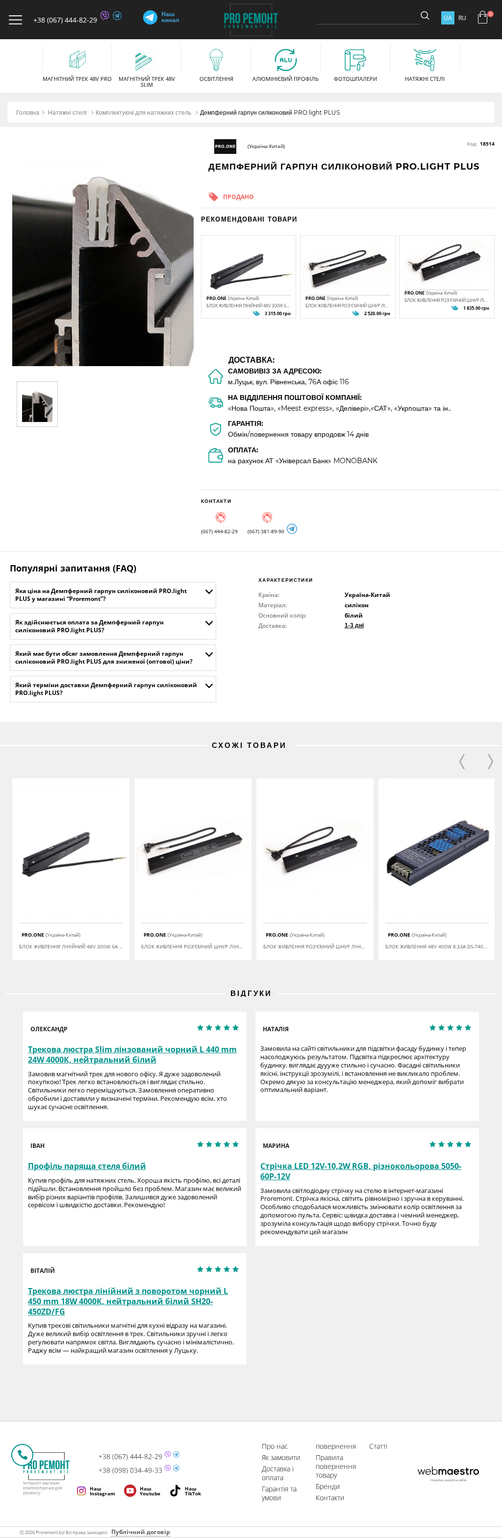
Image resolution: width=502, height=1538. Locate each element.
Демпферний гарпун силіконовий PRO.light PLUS (270, 112)
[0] (482, 17)
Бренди (328, 1486)
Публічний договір (140, 1532)
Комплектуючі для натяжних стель (143, 112)
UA (448, 18)
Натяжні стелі (67, 112)
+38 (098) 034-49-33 (130, 1470)
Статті (378, 1446)
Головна (27, 112)
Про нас (275, 1446)
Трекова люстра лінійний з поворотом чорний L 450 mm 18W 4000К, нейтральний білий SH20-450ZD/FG (128, 1301)
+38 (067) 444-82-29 (65, 20)
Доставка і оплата (278, 1473)
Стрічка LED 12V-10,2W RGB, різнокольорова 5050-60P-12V (360, 1171)
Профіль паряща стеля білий (87, 1166)
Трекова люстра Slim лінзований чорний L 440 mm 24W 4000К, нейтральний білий (132, 1054)
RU (462, 18)
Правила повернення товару (336, 1466)
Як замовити (281, 1457)
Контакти (330, 1497)
